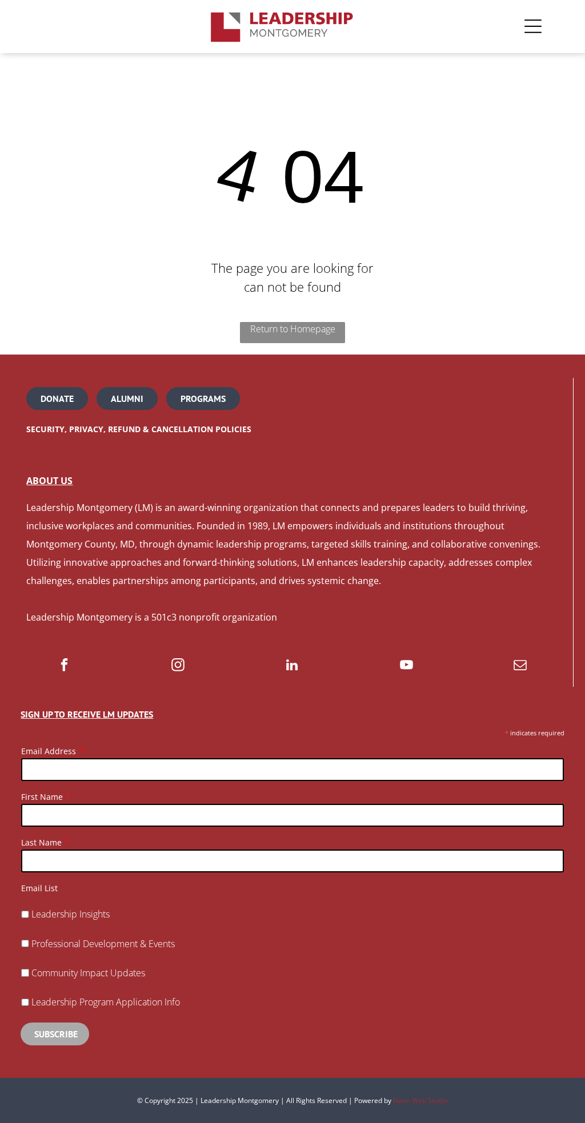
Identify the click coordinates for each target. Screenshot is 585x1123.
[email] (520, 666)
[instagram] (178, 666)
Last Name (41, 842)
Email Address (48, 751)
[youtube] (406, 666)
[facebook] (64, 666)
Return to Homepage (292, 329)
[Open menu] (533, 26)
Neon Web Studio (420, 1100)
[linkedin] (292, 666)
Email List (39, 888)
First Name (42, 796)
